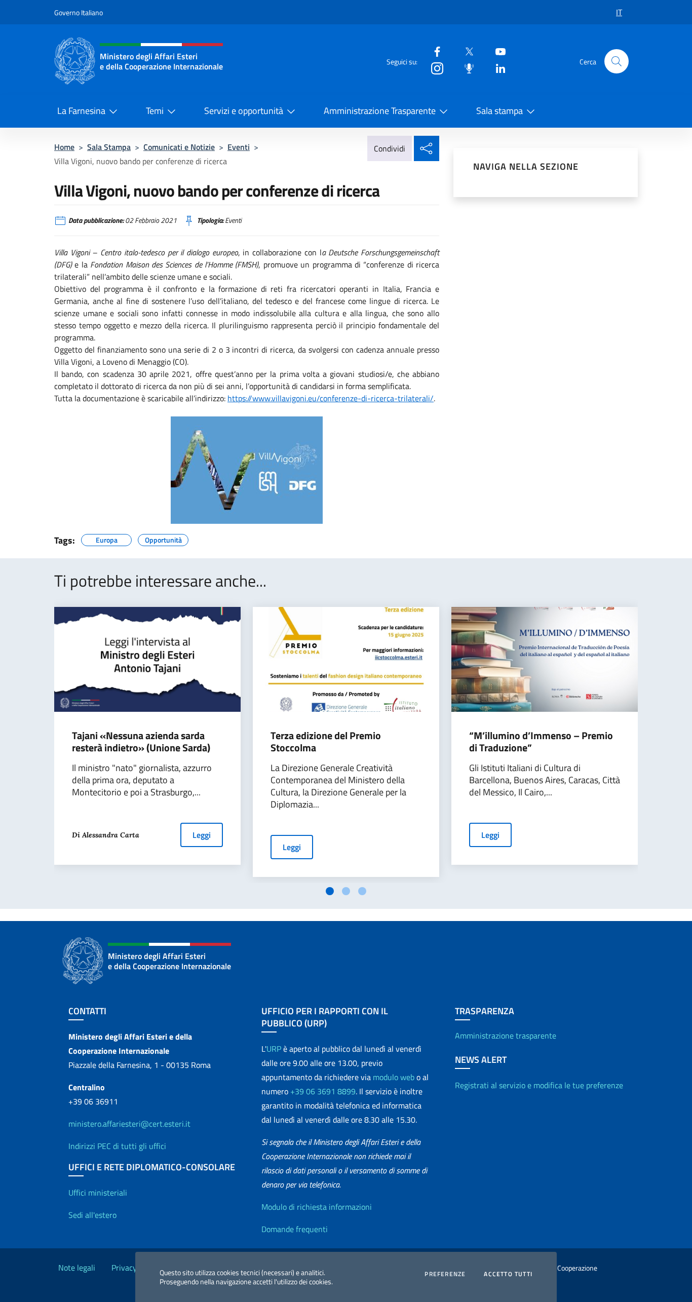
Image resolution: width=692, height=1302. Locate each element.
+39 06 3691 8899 (323, 1091)
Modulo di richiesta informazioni (316, 1207)
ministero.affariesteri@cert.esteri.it (129, 1124)
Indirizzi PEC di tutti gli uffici (117, 1146)
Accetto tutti (508, 1274)
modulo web (393, 1077)
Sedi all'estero (92, 1215)
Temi (155, 111)
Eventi (238, 147)
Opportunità (163, 538)
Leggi (202, 835)
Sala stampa (499, 111)
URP (273, 1049)
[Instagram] (433, 67)
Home (64, 147)
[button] (616, 61)
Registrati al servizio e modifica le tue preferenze (539, 1085)
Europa (107, 538)
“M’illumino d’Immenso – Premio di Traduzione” (541, 742)
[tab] (330, 891)
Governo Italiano (78, 12)
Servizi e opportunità (243, 111)
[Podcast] (465, 67)
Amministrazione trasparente (505, 1035)
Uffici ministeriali (97, 1192)
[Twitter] (465, 51)
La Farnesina (81, 111)
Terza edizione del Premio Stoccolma (326, 742)
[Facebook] (433, 51)
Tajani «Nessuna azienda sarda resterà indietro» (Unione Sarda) (141, 742)
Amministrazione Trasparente (380, 111)
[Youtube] (496, 51)
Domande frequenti (294, 1229)
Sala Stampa (109, 147)
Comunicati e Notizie (179, 147)
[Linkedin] (496, 67)
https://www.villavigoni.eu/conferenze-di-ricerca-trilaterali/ (330, 398)
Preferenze (445, 1274)
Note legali (76, 1267)
